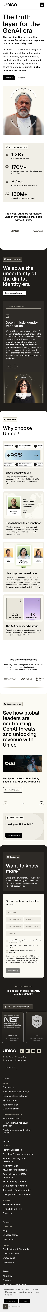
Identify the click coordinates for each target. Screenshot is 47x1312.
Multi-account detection (15, 1169)
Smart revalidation (12, 1118)
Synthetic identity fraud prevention (14, 1160)
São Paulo (9, 1057)
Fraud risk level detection (15, 1096)
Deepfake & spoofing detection (18, 1154)
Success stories (10, 1235)
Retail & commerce (12, 1208)
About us (7, 1276)
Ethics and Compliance (14, 1284)
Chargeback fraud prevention (17, 1194)
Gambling (8, 1213)
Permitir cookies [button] (11, 1301)
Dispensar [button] (24, 1301)
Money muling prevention (15, 1181)
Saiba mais (9, 1295)
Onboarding (8, 1087)
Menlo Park (22, 1060)
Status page (9, 1257)
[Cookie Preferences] (5, 1306)
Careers (7, 1280)
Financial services (12, 1204)
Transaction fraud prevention (17, 1190)
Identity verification (12, 1149)
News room (8, 1239)
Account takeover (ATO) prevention (14, 1175)
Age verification (10, 1104)
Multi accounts (10, 1100)
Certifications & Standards (16, 1249)
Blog (5, 1230)
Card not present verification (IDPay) (17, 1131)
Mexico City (22, 1057)
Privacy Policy (34, 962)
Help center (9, 1262)
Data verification (11, 1108)
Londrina (9, 1060)
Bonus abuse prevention (15, 1185)
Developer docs (11, 1253)
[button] (13, 1306)
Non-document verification (16, 1091)
